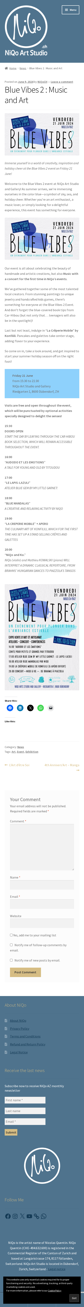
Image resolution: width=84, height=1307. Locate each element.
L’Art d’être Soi (19, 765)
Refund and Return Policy (27, 1044)
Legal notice (56, 1269)
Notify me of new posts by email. (37, 960)
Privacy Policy (19, 1028)
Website (15, 916)
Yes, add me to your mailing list (34, 935)
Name (15, 877)
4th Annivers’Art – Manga (61, 767)
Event (20, 752)
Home (13, 68)
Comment (18, 821)
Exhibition (31, 752)
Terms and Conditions (25, 1036)
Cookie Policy (54, 1290)
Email (15, 896)
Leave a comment (62, 82)
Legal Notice (19, 1052)
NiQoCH (42, 82)
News (23, 68)
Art (13, 752)
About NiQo (18, 1021)
